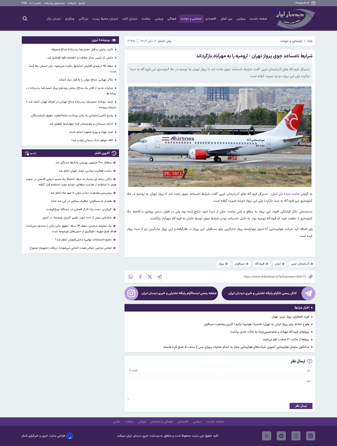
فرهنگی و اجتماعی (162, 421)
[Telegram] (159, 276)
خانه (310, 41)
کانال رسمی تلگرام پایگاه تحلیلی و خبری (262, 293)
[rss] (310, 435)
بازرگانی (84, 19)
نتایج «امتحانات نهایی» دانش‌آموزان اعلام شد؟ (83, 239)
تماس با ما (35, 3)
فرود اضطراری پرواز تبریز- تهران (290, 316)
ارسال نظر (301, 406)
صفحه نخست (258, 19)
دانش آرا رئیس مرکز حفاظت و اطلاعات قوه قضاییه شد (80, 58)
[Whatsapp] (130, 276)
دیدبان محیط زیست (106, 19)
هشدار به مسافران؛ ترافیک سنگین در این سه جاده (81, 201)
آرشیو (82, 3)
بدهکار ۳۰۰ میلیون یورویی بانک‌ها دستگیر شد (83, 162)
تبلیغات (72, 3)
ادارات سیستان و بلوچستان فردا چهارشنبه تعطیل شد (81, 124)
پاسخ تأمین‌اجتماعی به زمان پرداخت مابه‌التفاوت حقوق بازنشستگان (72, 115)
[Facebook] (140, 276)
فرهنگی (172, 19)
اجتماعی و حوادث (191, 19)
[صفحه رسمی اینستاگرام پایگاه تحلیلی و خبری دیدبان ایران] (131, 293)
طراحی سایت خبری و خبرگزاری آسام (43, 435)
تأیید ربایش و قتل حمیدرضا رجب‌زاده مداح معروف (82, 49)
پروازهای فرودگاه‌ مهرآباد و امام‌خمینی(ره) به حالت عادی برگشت (269, 331)
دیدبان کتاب (130, 19)
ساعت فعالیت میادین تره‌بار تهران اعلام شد (85, 171)
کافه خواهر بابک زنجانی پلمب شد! (93, 140)
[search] (25, 18)
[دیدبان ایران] (294, 18)
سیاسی (241, 19)
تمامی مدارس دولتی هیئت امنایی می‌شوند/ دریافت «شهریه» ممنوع (71, 248)
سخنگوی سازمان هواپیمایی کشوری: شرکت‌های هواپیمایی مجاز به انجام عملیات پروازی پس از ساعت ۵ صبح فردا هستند (236, 347)
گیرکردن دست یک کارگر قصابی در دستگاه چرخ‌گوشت (79, 209)
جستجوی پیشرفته (54, 3)
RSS (24, 3)
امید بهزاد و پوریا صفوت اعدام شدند (91, 132)
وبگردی (70, 19)
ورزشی (159, 19)
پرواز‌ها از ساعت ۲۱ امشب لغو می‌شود (286, 339)
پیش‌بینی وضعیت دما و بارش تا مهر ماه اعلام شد (81, 193)
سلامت (147, 19)
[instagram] (296, 435)
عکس (117, 421)
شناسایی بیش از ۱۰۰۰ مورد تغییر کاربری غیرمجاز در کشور (77, 217)
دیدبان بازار (54, 19)
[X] (149, 276)
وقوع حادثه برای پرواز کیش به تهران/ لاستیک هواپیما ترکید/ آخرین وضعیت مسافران (256, 324)
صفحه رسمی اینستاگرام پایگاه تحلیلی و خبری (179, 293)
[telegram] (281, 435)
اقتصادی (211, 19)
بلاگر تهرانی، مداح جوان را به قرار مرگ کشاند (86, 80)
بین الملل (227, 19)
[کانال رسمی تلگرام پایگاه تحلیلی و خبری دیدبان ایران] (308, 293)
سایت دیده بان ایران (285, 194)
